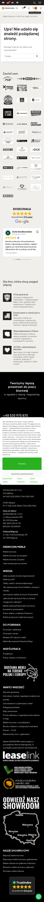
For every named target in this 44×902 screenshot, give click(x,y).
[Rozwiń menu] (41, 8)
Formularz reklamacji (12, 629)
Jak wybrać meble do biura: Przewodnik (20, 594)
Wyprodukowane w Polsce (25, 331)
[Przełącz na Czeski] (18, 2)
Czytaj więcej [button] (11, 253)
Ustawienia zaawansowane (22, 474)
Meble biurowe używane (13, 559)
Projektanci (8, 654)
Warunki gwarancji (11, 692)
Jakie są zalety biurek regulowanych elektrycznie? (19, 578)
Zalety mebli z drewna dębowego (18, 583)
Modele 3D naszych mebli (14, 637)
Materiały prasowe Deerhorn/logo (18, 641)
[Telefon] (34, 2)
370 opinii (28, 217)
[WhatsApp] (39, 897)
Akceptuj (22, 464)
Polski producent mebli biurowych (18, 617)
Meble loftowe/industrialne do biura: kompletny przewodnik (19, 608)
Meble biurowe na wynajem (15, 555)
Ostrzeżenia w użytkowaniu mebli (18, 703)
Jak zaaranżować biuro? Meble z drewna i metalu (21, 589)
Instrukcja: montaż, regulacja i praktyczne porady (21, 698)
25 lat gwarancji (20, 294)
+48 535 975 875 (15, 415)
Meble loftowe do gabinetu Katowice (19, 863)
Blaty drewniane (10, 711)
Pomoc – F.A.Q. (9, 730)
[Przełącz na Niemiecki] (9, 2)
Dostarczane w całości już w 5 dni (26, 313)
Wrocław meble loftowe (13, 871)
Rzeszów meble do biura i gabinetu (18, 867)
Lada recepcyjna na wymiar (15, 563)
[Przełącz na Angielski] (13, 2)
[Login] (29, 8)
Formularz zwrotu (10, 633)
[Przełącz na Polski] (4, 2)
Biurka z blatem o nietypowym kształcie (20, 726)
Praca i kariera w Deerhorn (14, 658)
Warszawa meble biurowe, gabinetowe (20, 859)
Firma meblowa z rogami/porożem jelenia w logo (21, 717)
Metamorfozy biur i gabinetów (16, 734)
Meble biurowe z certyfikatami (16, 722)
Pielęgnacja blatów (11, 707)
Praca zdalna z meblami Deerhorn (18, 613)
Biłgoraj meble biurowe (13, 855)
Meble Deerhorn (9, 16)
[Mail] (40, 2)
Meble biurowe (9, 552)
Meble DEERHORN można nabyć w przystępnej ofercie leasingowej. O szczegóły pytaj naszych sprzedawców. (20, 744)
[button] (22, 886)
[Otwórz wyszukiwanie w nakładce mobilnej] (17, 8)
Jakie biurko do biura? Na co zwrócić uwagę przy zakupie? (19, 600)
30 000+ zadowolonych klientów (24, 348)
